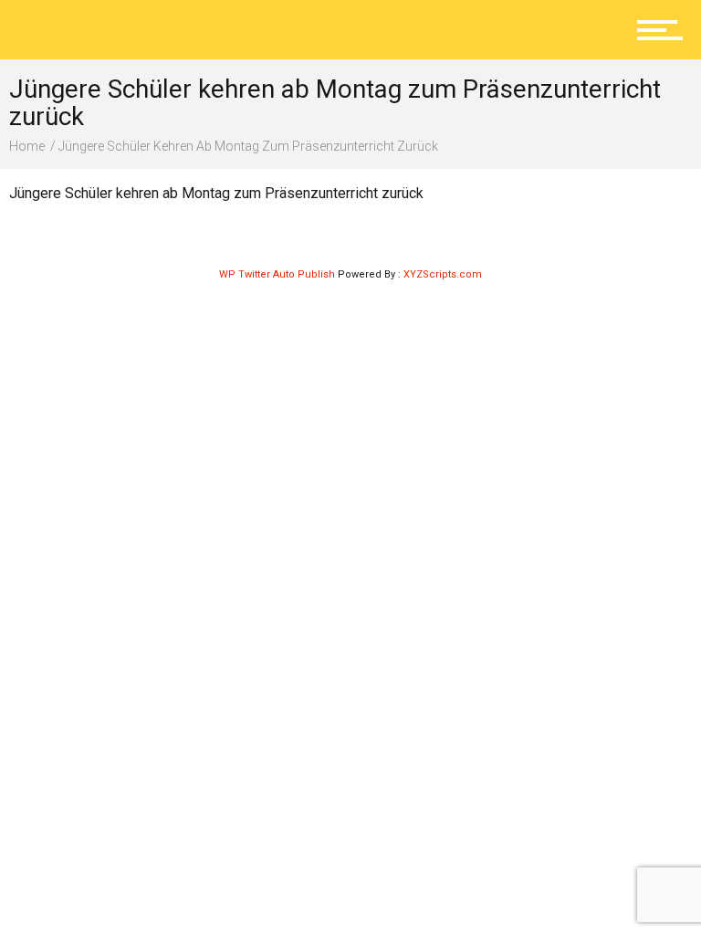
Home (27, 146)
